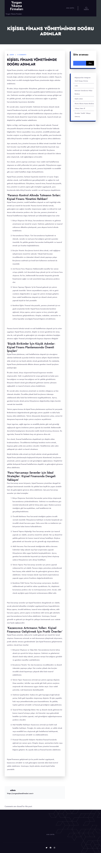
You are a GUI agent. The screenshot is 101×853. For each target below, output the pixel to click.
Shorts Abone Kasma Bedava (84, 104)
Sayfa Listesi (79, 99)
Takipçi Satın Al (80, 108)
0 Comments (21, 55)
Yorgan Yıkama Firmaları (16, 6)
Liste (76, 86)
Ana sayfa (70, 8)
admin (11, 55)
